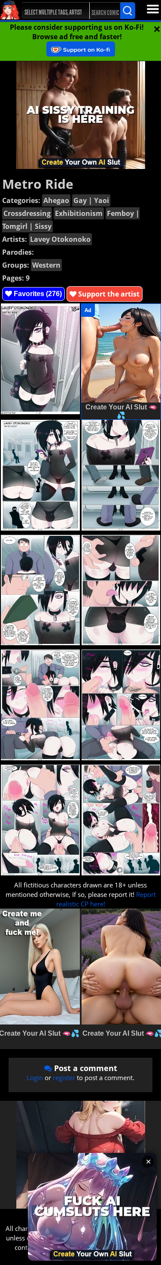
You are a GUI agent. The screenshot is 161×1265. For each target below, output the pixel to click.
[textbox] (54, 11)
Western (46, 265)
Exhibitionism (79, 213)
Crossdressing (27, 213)
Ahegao (56, 200)
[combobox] (51, 11)
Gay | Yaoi (91, 200)
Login (35, 1077)
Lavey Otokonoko (60, 239)
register (64, 1077)
